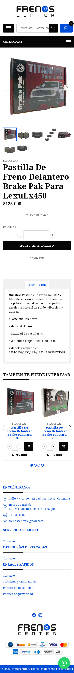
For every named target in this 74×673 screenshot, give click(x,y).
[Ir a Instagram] (40, 615)
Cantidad (9, 227)
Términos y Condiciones (19, 581)
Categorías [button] (12, 41)
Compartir (37, 258)
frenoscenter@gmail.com (26, 521)
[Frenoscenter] (35, 12)
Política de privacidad (18, 594)
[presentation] (7, 87)
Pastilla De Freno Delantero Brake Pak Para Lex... (54, 433)
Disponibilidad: (35, 215)
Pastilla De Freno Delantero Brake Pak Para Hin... (20, 433)
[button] (32, 465)
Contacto (9, 541)
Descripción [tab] (37, 285)
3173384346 (17, 514)
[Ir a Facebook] (34, 615)
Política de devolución (18, 587)
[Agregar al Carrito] (28, 446)
